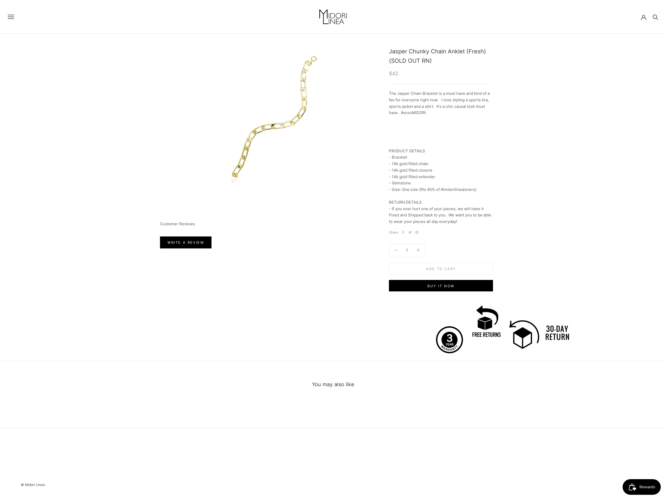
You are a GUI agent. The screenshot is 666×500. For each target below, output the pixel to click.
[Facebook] (403, 232)
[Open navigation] (11, 17)
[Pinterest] (416, 232)
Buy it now (440, 286)
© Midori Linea (33, 485)
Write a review (186, 242)
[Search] (655, 17)
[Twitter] (410, 232)
